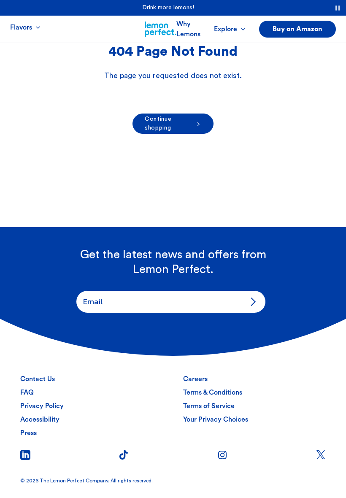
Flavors (21, 27)
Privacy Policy (42, 406)
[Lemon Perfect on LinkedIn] (25, 455)
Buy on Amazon (297, 29)
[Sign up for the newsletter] (251, 301)
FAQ (27, 392)
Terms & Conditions (212, 392)
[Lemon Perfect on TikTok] (124, 455)
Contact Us (37, 379)
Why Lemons (188, 29)
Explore (225, 29)
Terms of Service (209, 406)
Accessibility (39, 419)
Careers (195, 379)
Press (28, 433)
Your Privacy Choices (215, 419)
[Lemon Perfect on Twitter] (321, 455)
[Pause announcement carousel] (337, 8)
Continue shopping (158, 123)
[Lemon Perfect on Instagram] (222, 455)
